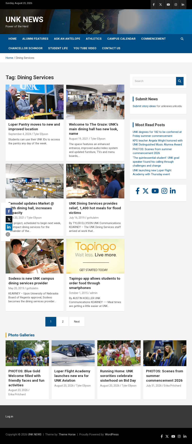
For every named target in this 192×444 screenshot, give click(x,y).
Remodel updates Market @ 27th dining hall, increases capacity (31, 208)
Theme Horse (67, 434)
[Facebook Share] (9, 211)
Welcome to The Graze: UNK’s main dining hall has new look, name (93, 129)
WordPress (112, 434)
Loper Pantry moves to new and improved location (34, 126)
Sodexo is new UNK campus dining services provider (31, 280)
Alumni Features (35, 38)
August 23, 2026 (18, 390)
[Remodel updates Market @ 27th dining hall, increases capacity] (34, 181)
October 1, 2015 (78, 292)
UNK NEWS (24, 19)
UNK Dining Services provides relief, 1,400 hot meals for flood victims (95, 208)
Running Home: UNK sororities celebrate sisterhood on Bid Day (118, 375)
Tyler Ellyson (40, 134)
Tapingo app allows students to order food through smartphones (94, 283)
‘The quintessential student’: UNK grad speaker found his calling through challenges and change (156, 161)
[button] (8, 234)
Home (12, 38)
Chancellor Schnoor (25, 48)
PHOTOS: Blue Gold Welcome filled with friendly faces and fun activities (26, 378)
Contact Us (111, 48)
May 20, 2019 (16, 288)
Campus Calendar (121, 38)
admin (94, 292)
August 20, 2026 (64, 385)
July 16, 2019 (77, 217)
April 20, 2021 (16, 217)
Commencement (153, 38)
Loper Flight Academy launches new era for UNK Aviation (72, 375)
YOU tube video (85, 48)
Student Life (58, 48)
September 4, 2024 (19, 134)
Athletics (94, 38)
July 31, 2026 (154, 385)
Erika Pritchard (17, 394)
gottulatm (93, 217)
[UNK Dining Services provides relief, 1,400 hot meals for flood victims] (95, 181)
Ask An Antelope (67, 38)
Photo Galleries (21, 335)
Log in (9, 416)
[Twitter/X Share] (9, 219)
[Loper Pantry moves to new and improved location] (34, 102)
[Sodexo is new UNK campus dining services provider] (34, 256)
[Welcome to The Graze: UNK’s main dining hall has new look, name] (95, 102)
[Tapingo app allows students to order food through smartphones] (95, 256)
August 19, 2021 (78, 138)
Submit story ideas (144, 106)
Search (180, 81)
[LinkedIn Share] (9, 227)
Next (77, 321)
